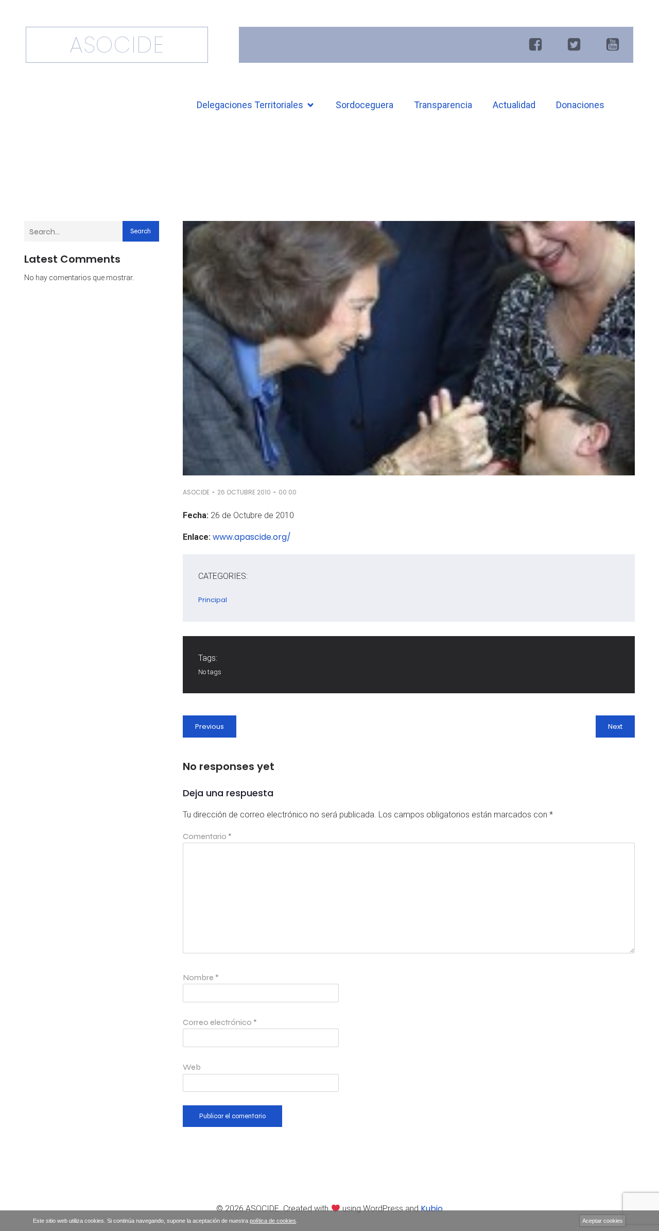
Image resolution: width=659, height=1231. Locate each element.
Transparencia (443, 104)
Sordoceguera (364, 104)
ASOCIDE (196, 492)
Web (192, 1067)
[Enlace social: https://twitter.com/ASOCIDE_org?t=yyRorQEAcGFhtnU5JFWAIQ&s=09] (575, 45)
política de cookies (273, 1221)
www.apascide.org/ (252, 537)
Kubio (432, 1209)
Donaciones (580, 104)
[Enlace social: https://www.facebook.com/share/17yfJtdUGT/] (536, 45)
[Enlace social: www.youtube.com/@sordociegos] (614, 45)
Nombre (201, 977)
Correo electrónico (220, 1022)
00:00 (288, 492)
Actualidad (514, 104)
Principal (212, 600)
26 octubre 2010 (244, 492)
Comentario (207, 836)
